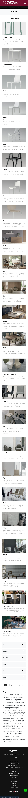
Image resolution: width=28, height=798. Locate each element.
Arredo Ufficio (14, 777)
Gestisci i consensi (14, 797)
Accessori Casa (14, 775)
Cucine (14, 771)
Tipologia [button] (5, 670)
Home (8, 7)
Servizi (14, 783)
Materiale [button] (5, 657)
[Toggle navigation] (25, 3)
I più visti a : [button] (6, 677)
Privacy (2, 797)
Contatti (14, 785)
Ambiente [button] (5, 651)
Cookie (6, 797)
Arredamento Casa (14, 7)
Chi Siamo (14, 781)
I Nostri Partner (14, 787)
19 (22, 685)
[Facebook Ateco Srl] (13, 757)
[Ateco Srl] (10, 3)
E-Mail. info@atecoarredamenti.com (14, 767)
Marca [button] (5, 644)
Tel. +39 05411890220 (14, 765)
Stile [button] (4, 664)
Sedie (20, 7)
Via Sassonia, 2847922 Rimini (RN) (14, 762)
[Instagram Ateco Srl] (15, 757)
